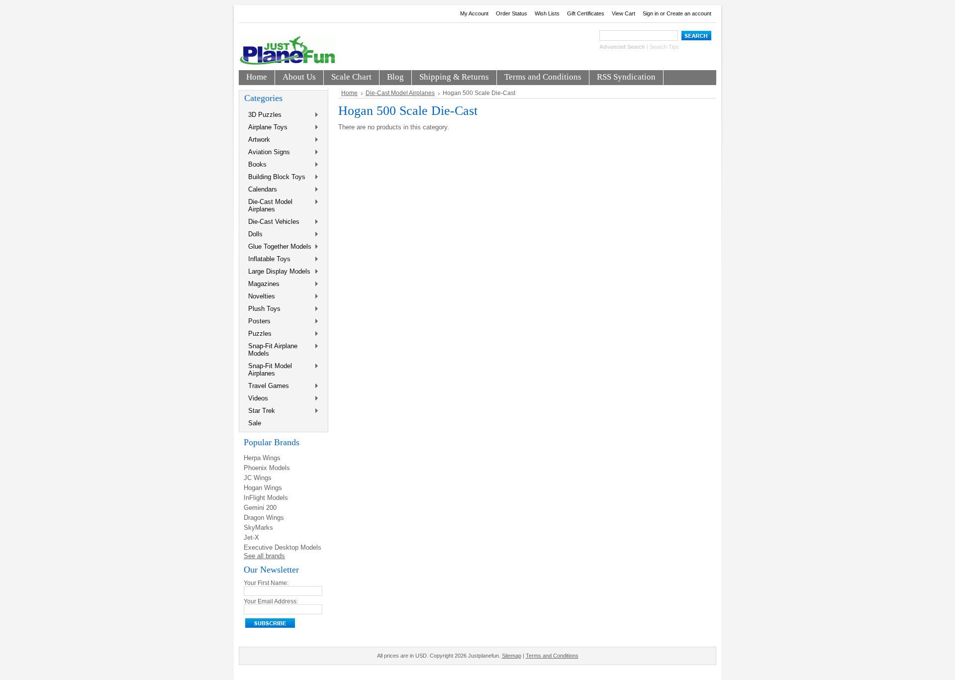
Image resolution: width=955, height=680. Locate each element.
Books (255, 165)
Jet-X (251, 537)
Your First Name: (266, 583)
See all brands (264, 556)
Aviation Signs (267, 152)
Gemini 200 (260, 507)
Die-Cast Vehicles (271, 222)
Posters (257, 321)
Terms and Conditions (552, 656)
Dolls (253, 234)
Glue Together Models (277, 247)
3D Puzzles (263, 115)
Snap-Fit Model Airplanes (268, 369)
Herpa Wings (262, 458)
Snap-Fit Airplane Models (270, 349)
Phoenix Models (267, 468)
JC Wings (258, 478)
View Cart (623, 13)
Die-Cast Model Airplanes (268, 205)
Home (349, 93)
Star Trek (259, 411)
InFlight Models (266, 497)
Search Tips (664, 47)
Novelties (259, 296)
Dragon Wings (264, 517)
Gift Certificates (585, 13)
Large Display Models (277, 272)
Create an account (689, 13)
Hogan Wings (263, 487)
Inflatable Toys (267, 259)
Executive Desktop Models (282, 547)
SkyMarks (258, 527)
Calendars (260, 190)
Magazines (262, 284)
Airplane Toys (265, 127)
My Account (474, 13)
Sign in (651, 13)
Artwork (257, 140)
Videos (256, 398)
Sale (254, 423)
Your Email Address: (271, 601)
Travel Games (266, 386)
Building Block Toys (274, 177)
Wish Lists (547, 13)
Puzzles (258, 334)
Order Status (511, 13)
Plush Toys (262, 309)
